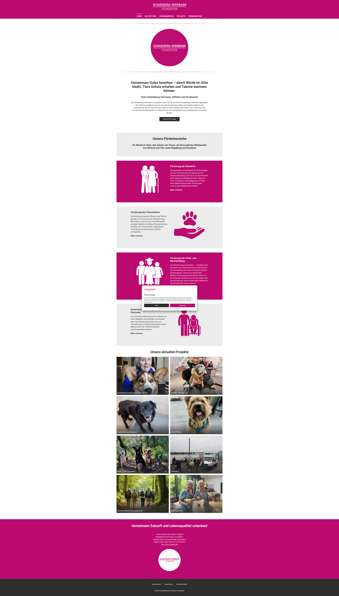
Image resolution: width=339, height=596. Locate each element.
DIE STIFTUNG (150, 16)
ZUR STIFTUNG (169, 119)
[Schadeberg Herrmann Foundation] (169, 7)
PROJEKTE (181, 16)
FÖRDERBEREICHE (166, 16)
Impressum (169, 584)
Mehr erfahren (176, 190)
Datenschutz (156, 584)
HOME (139, 16)
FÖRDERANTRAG (195, 16)
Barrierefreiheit (181, 584)
